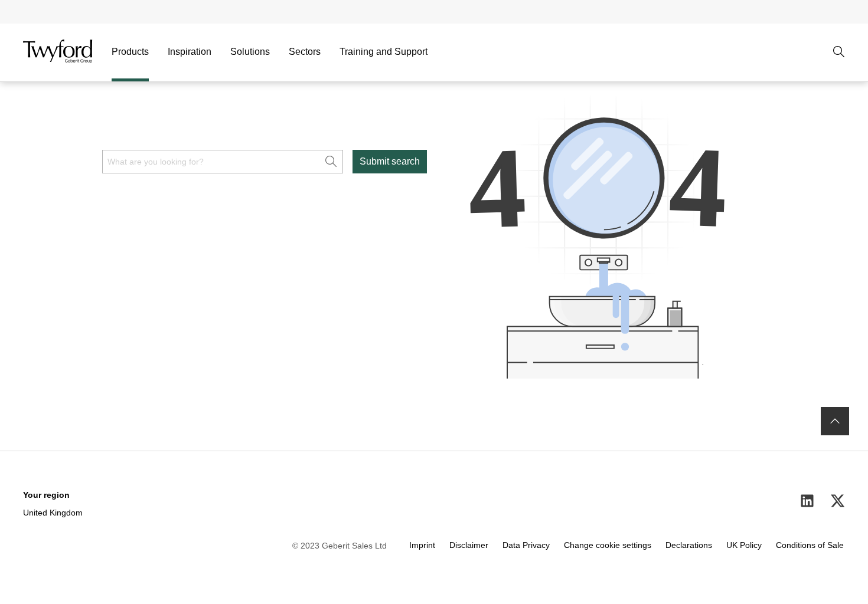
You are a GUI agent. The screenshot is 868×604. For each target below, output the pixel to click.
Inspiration (189, 52)
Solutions (250, 52)
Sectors (305, 52)
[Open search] (839, 52)
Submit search (390, 161)
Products (130, 52)
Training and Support (384, 52)
